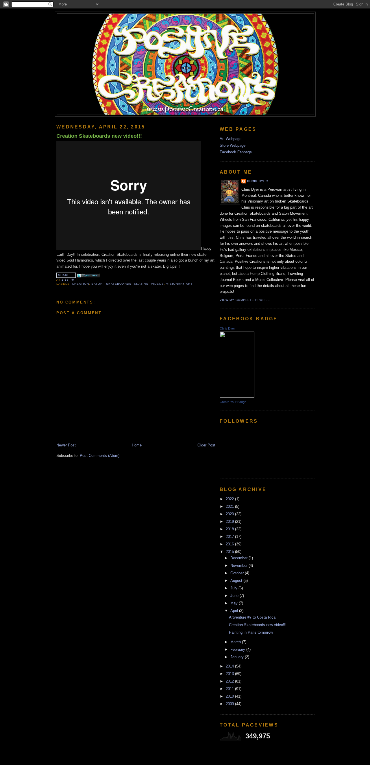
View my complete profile (245, 299)
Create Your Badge (233, 402)
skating (141, 283)
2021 (230, 506)
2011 (230, 689)
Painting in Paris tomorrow (251, 632)
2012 (230, 681)
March (236, 642)
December (239, 558)
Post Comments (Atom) (99, 455)
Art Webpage (230, 139)
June (235, 595)
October (237, 573)
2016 (230, 544)
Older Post (206, 445)
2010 (230, 696)
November (239, 565)
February (238, 649)
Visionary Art (179, 283)
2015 (230, 551)
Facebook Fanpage (236, 152)
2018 (230, 529)
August (236, 580)
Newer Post (66, 445)
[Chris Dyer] (237, 396)
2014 (230, 666)
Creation (80, 283)
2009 (230, 704)
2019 (230, 521)
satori (97, 283)
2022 (230, 499)
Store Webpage (232, 145)
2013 (230, 674)
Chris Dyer (257, 181)
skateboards (118, 283)
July (234, 588)
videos (157, 283)
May (234, 603)
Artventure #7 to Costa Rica (252, 617)
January (237, 657)
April (234, 610)
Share (64, 275)
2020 (230, 514)
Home (137, 445)
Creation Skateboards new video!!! (99, 136)
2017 (230, 536)
